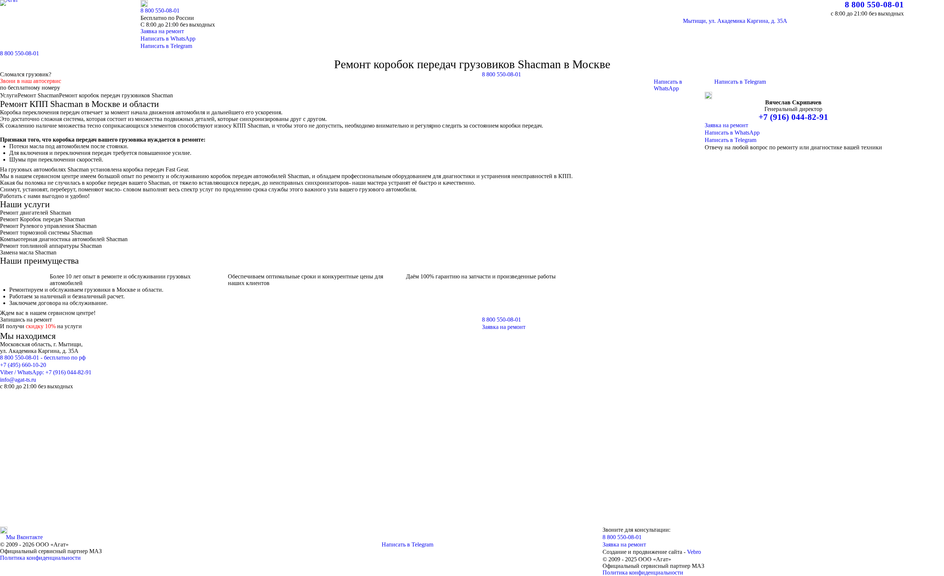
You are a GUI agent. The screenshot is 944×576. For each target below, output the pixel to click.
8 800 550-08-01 (874, 4)
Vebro (694, 552)
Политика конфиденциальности (40, 558)
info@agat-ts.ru (18, 380)
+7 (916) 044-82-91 (793, 117)
